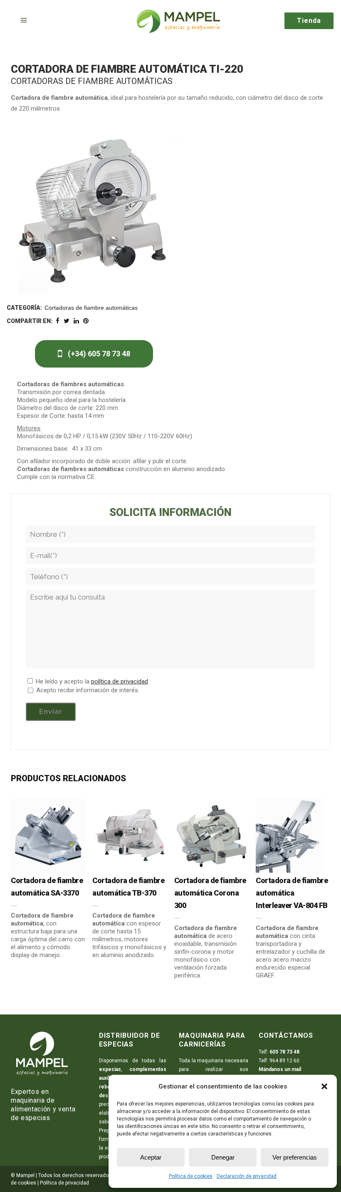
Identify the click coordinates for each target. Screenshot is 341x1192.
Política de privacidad (64, 1183)
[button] (324, 1086)
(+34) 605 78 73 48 (98, 353)
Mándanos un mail (280, 1069)
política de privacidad (119, 681)
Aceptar (150, 1157)
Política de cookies (191, 1176)
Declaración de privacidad (247, 1176)
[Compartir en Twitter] (66, 321)
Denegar (223, 1157)
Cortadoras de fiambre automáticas (91, 307)
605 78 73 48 (284, 1052)
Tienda (309, 21)
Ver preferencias (294, 1157)
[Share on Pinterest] (86, 321)
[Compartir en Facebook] (57, 321)
